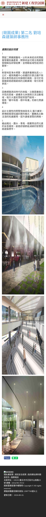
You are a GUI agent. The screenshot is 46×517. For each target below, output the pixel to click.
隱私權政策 (9, 475)
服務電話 (15, 477)
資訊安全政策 (21, 475)
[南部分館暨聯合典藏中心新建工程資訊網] (23, 4)
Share (7, 458)
